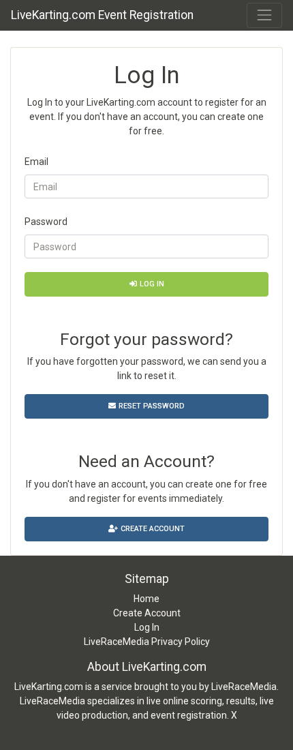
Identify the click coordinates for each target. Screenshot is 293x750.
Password (46, 221)
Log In (152, 284)
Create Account (153, 528)
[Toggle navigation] (264, 15)
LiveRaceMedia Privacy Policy (147, 641)
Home (146, 598)
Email (36, 161)
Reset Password (152, 406)
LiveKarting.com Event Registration (102, 15)
